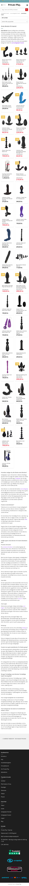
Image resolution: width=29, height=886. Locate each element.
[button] (3, 5)
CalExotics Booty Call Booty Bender (20, 243)
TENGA (3, 793)
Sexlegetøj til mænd (5, 13)
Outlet (2, 808)
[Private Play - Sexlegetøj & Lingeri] (14, 5)
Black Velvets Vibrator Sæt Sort (21, 265)
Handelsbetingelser (6, 762)
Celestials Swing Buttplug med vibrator (7, 128)
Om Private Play (5, 769)
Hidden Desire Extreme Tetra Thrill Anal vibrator (21, 332)
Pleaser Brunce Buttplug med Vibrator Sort (21, 83)
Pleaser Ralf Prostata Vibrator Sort (6, 60)
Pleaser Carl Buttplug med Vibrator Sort (21, 128)
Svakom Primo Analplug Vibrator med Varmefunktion (21, 310)
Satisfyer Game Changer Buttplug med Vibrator (7, 220)
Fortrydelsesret (5, 766)
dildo (26, 519)
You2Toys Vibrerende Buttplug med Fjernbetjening (7, 244)
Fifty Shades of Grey (6, 784)
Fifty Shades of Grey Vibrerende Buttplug (6, 106)
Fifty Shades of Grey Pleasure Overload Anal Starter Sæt (7, 83)
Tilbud (2, 805)
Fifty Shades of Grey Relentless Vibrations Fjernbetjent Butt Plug (21, 287)
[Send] (26, 9)
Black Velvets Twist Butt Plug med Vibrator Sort (7, 286)
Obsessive (3, 790)
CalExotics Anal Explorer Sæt (5, 441)
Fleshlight (3, 787)
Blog (2, 821)
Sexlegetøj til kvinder (6, 812)
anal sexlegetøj (24, 489)
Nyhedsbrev (4, 772)
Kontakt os (3, 756)
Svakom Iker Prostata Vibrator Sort (6, 398)
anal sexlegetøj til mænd (17, 43)
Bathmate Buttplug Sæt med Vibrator (21, 375)
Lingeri (2, 818)
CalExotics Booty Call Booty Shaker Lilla (6, 331)
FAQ (2, 759)
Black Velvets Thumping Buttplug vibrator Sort (20, 398)
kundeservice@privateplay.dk (11, 836)
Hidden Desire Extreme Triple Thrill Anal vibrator (21, 420)
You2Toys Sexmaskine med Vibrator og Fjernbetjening (7, 175)
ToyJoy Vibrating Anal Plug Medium (21, 353)
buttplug (24, 628)
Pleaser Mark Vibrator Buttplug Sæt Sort (21, 60)
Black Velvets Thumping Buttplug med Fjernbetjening (6, 420)
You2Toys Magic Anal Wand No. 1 (7, 375)
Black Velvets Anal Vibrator (20, 441)
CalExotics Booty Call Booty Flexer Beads (6, 309)
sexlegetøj (17, 478)
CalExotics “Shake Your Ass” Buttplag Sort (21, 198)
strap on (20, 598)
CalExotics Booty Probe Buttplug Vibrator (21, 220)
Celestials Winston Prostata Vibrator (20, 106)
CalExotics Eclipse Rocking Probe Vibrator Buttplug (7, 198)
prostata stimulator (8, 547)
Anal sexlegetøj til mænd (15, 13)
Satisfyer (3, 781)
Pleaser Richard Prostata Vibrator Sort (21, 174)
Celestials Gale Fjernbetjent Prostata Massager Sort (21, 151)
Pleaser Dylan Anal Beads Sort (6, 151)
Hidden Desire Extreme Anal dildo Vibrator (7, 265)
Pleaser (3, 797)
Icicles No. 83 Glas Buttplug (6, 464)
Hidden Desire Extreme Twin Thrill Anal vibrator (7, 354)
